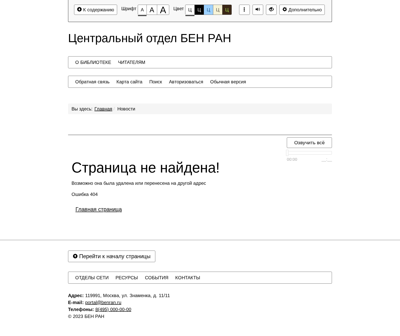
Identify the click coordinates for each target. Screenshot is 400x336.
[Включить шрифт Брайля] (244, 10)
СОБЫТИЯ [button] (156, 277)
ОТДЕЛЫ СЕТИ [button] (92, 277)
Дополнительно (304, 9)
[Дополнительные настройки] (271, 10)
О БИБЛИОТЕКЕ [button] (93, 62)
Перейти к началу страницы (114, 256)
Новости (126, 108)
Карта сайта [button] (129, 81)
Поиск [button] (155, 81)
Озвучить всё (309, 142)
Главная (103, 108)
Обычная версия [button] (228, 81)
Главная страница (98, 209)
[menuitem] (93, 62)
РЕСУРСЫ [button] (127, 277)
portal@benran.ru (103, 302)
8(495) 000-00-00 (113, 309)
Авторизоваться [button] (186, 81)
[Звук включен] (258, 10)
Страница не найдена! (146, 168)
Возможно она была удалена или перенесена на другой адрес (139, 183)
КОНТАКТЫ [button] (187, 277)
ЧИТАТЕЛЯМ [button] (131, 62)
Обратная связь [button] (92, 81)
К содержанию (98, 9)
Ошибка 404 (85, 194)
